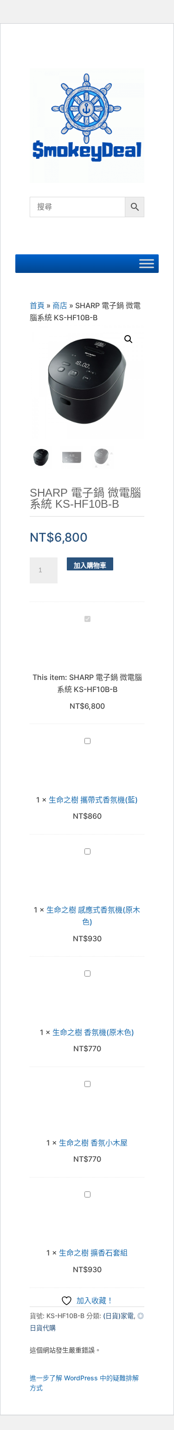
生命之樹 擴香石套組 (93, 1252)
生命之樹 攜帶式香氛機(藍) (93, 799)
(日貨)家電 (118, 1316)
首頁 (37, 305)
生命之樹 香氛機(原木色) (93, 1032)
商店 (59, 305)
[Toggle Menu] (146, 263)
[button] (128, 339)
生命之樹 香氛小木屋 (93, 1142)
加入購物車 (90, 565)
